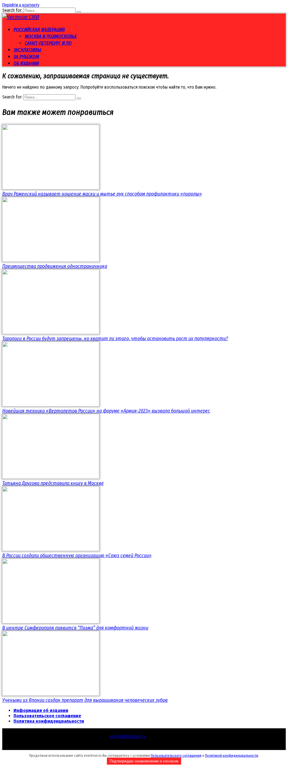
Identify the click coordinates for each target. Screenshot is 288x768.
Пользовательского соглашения (176, 755)
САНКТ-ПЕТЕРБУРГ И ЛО (48, 43)
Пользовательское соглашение (47, 716)
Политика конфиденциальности (49, 721)
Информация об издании (41, 710)
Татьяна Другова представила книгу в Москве (53, 483)
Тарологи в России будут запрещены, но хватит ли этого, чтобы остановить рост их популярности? (115, 338)
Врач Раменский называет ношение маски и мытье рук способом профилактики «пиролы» (102, 194)
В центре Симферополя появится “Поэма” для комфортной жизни (75, 628)
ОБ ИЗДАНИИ (26, 63)
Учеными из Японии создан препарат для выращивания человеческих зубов (85, 700)
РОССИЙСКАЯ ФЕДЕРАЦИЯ (39, 30)
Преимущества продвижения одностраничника (54, 266)
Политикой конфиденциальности (231, 755)
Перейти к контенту (20, 5)
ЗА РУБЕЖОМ (26, 57)
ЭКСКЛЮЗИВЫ (27, 50)
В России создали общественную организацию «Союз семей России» (77, 555)
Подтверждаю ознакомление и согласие (144, 761)
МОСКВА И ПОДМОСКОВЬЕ (51, 36)
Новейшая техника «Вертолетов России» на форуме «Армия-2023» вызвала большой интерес (106, 411)
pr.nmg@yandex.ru (127, 736)
